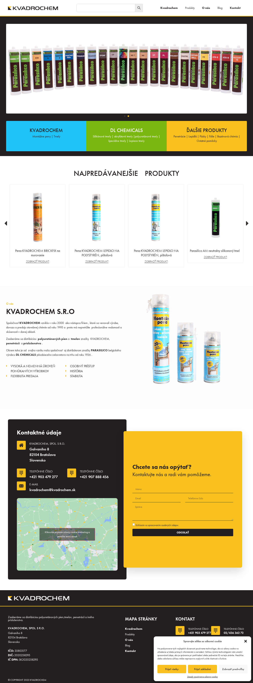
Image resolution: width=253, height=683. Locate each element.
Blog (219, 8)
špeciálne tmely (117, 141)
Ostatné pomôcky (207, 141)
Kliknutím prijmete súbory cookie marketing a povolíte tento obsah (67, 534)
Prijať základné (202, 669)
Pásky (203, 136)
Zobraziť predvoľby (233, 669)
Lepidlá (193, 136)
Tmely (57, 136)
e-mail (33, 484)
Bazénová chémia (227, 136)
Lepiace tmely (136, 141)
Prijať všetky (172, 669)
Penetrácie (180, 136)
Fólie (211, 136)
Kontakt (235, 8)
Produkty (190, 8)
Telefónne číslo (41, 471)
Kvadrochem (169, 8)
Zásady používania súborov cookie (202, 676)
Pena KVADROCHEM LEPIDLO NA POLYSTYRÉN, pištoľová (97, 252)
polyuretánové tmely (146, 136)
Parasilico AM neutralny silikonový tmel (215, 250)
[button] (245, 641)
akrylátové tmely (123, 136)
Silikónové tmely (102, 136)
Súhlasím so (157, 525)
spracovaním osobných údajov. (163, 525)
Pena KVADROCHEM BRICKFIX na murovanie (37, 252)
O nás (206, 8)
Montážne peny (41, 136)
